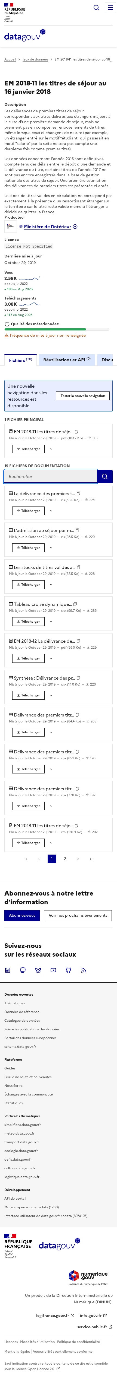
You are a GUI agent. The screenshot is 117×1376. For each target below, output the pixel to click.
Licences (11, 1341)
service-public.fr (92, 1327)
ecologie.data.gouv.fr (21, 1150)
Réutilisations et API (67, 359)
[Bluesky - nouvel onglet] (38, 970)
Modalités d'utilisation (37, 1341)
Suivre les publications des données (31, 1029)
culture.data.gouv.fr (19, 1168)
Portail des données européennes (30, 1038)
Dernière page (91, 859)
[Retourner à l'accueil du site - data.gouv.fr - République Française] (59, 1246)
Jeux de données (35, 59)
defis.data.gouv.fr (18, 1159)
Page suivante (78, 859)
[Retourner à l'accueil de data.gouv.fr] (24, 35)
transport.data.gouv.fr (21, 1142)
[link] (28, 449)
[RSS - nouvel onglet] (83, 970)
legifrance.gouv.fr (52, 1315)
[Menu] (110, 7)
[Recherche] (96, 7)
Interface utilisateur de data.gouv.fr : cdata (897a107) (45, 1215)
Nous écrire (13, 1085)
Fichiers (20, 360)
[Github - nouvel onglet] (68, 970)
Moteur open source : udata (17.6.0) (31, 1207)
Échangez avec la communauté (28, 1094)
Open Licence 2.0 (41, 1369)
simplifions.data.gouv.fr (22, 1124)
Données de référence (21, 1011)
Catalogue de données (22, 1020)
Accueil (10, 59)
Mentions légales (17, 1351)
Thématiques (14, 1003)
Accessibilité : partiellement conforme (63, 1351)
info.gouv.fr (91, 1315)
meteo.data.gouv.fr (19, 1133)
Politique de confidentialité (78, 1341)
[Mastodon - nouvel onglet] (22, 970)
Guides (9, 1068)
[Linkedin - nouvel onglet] (7, 970)
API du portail (15, 1198)
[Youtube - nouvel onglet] (53, 970)
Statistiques (13, 1103)
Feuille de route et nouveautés (27, 1077)
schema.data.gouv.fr (20, 1046)
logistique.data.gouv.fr (21, 1176)
